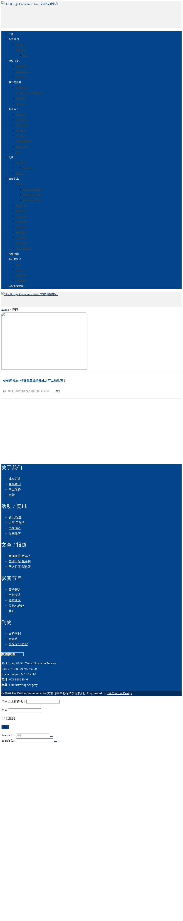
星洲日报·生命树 (32, 195)
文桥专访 (21, 119)
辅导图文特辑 (16, 286)
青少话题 (21, 243)
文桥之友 (21, 270)
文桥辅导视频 (23, 141)
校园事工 (21, 98)
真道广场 (21, 205)
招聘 (25, 55)
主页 (11, 34)
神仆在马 (21, 130)
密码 (4, 710)
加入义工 (21, 103)
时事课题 (21, 232)
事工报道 (21, 227)
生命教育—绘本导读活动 (30, 93)
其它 (12, 611)
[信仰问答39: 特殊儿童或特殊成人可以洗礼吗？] (91, 341)
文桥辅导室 (22, 87)
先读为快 (28, 168)
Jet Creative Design (119, 693)
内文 (57, 391)
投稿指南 (14, 253)
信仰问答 (21, 211)
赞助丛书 (21, 275)
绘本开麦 (21, 136)
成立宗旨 (21, 44)
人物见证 (21, 221)
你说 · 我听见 (23, 248)
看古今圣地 (22, 125)
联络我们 (21, 50)
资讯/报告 (21, 66)
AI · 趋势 (21, 216)
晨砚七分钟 (22, 146)
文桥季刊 (21, 162)
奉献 (18, 264)
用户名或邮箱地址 (13, 701)
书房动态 (21, 77)
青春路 (19, 173)
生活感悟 (21, 237)
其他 (18, 152)
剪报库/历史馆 (18, 644)
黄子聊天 (21, 114)
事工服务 (15, 489)
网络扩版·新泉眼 (32, 189)
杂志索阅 (21, 280)
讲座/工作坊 (22, 71)
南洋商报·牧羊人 (32, 200)
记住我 (10, 718)
